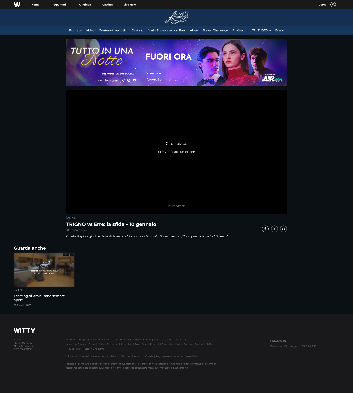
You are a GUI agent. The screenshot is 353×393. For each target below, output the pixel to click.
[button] (59, 5)
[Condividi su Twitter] (274, 229)
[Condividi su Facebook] (265, 229)
